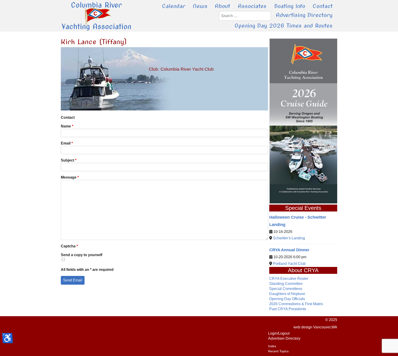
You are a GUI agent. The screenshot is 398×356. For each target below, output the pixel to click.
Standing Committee (286, 284)
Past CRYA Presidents (287, 309)
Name (67, 126)
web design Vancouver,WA (315, 327)
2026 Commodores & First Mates (296, 304)
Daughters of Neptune (287, 294)
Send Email (72, 280)
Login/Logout (279, 333)
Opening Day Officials (287, 299)
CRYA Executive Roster (288, 279)
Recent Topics (278, 351)
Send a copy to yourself (81, 255)
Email (67, 143)
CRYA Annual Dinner (289, 250)
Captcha (69, 246)
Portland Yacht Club (289, 264)
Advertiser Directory (284, 338)
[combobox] (245, 16)
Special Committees (285, 289)
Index (272, 346)
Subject (68, 160)
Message (70, 177)
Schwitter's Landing (289, 238)
